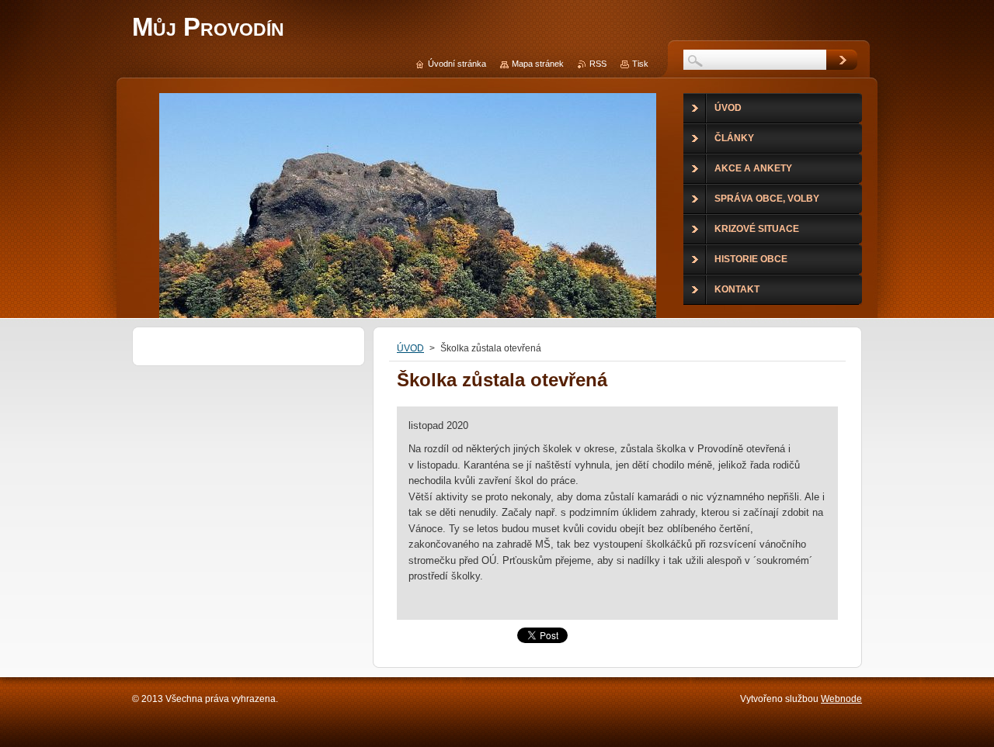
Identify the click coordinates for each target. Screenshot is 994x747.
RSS (597, 63)
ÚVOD (410, 348)
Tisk (640, 63)
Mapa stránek (538, 63)
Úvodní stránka (457, 63)
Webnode (841, 699)
